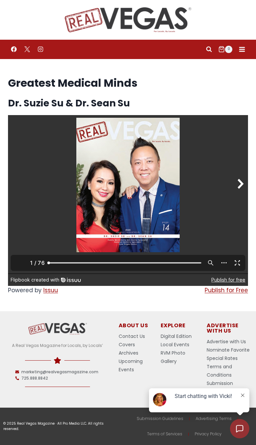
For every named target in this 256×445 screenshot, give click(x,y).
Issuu (50, 290)
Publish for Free (226, 290)
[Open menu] (242, 49)
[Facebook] (13, 49)
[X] (27, 49)
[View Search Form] (209, 49)
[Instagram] (40, 49)
